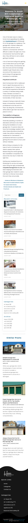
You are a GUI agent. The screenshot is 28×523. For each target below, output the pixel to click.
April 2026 (6, 328)
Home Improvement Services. (14, 520)
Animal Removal (8, 309)
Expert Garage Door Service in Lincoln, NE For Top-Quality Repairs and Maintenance (12, 401)
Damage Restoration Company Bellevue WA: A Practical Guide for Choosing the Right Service (13, 292)
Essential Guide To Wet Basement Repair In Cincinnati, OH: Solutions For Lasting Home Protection (13, 212)
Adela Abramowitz (12, 22)
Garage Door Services (16, 24)
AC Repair (6, 304)
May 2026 (6, 325)
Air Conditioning (8, 306)
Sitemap (21, 521)
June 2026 (7, 323)
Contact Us (7, 489)
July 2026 (6, 321)
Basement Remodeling (10, 313)
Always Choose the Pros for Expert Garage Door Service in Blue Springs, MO (12, 439)
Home (5, 484)
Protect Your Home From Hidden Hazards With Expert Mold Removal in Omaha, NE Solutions (14, 231)
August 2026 (7, 319)
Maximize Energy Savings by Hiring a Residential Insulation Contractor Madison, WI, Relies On (13, 251)
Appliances (7, 311)
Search (21, 195)
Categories (7, 486)
